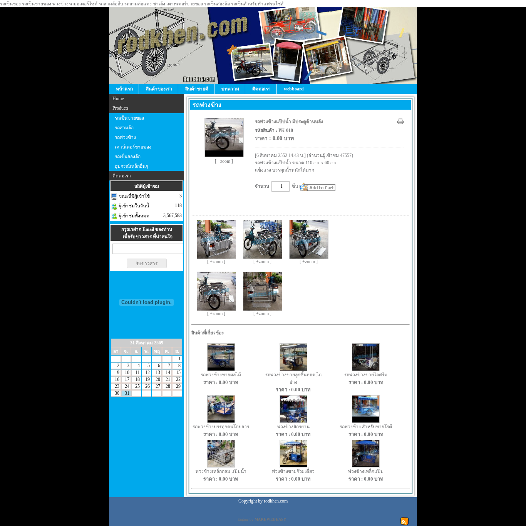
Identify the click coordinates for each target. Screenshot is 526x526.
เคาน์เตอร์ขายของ (133, 147)
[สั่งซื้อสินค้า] (317, 186)
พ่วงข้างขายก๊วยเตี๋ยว (293, 471)
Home (118, 98)
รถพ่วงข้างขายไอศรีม (365, 374)
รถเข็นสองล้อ (128, 156)
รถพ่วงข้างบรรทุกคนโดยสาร (221, 426)
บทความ (230, 89)
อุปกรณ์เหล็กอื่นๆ (131, 166)
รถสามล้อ (124, 127)
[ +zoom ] (224, 161)
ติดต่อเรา (261, 89)
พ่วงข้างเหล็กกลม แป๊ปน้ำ (221, 471)
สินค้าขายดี (196, 89)
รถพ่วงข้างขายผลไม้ (221, 374)
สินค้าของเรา (159, 89)
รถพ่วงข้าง (125, 137)
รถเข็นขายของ (129, 118)
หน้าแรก (124, 89)
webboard (294, 89)
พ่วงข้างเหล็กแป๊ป (366, 471)
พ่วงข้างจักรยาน (293, 426)
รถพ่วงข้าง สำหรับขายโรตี (366, 426)
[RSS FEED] (404, 520)
